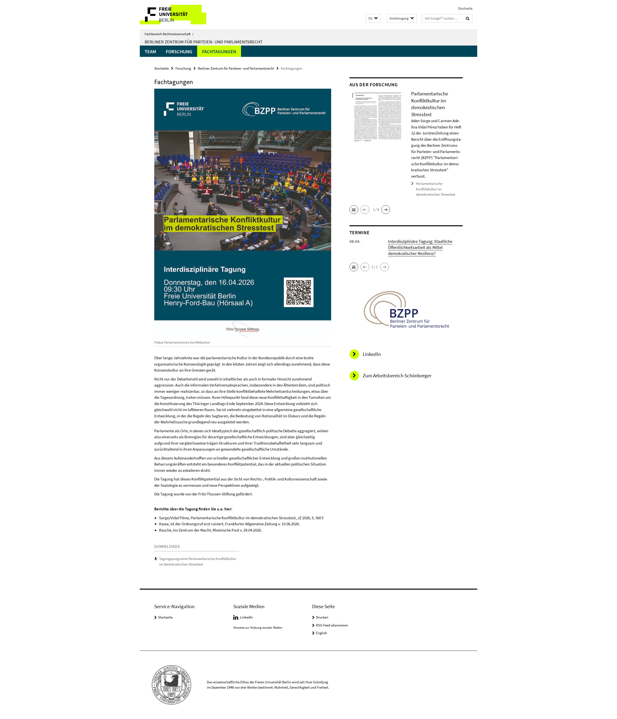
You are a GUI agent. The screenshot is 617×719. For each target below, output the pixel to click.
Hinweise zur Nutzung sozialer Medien (257, 628)
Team (150, 51)
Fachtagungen (219, 51)
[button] (373, 18)
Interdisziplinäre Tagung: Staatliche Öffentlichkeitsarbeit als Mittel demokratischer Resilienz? (420, 247)
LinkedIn (246, 617)
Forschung (179, 51)
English (321, 633)
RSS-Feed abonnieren (332, 625)
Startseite (465, 8)
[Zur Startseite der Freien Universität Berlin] (180, 14)
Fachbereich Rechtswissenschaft (169, 34)
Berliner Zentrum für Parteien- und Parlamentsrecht (203, 42)
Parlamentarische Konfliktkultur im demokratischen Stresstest (435, 189)
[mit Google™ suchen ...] (467, 18)
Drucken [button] (322, 617)
